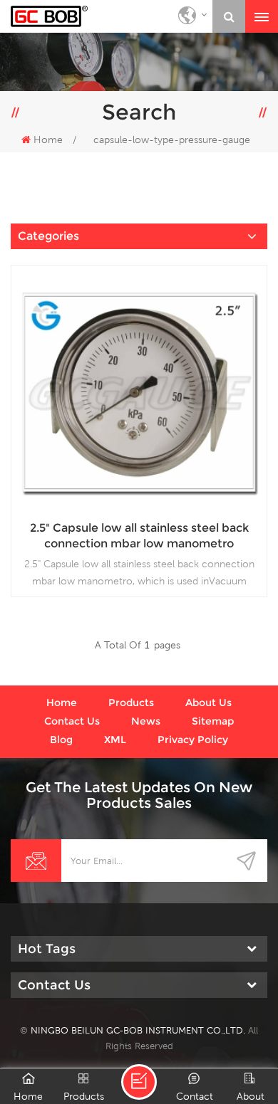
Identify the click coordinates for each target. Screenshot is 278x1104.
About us (208, 702)
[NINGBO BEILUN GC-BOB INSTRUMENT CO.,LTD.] (49, 16)
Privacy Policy (193, 739)
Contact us (72, 721)
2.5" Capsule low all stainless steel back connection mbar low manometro (139, 535)
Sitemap (213, 721)
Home (48, 139)
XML (115, 739)
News (145, 721)
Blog (61, 739)
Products (131, 702)
